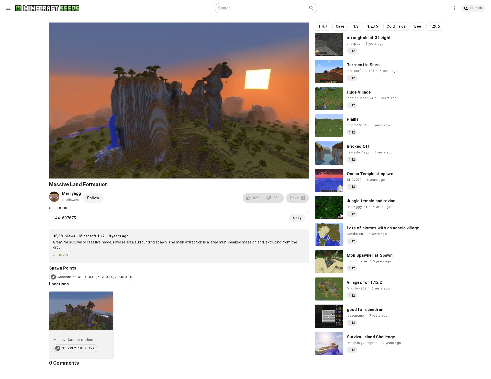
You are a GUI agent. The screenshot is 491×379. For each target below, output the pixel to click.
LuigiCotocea (357, 261)
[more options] (454, 8)
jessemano (355, 315)
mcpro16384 (356, 125)
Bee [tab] (417, 26)
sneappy (353, 44)
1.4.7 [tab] (322, 26)
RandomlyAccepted (362, 343)
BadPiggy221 (357, 207)
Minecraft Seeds (47, 8)
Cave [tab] (340, 26)
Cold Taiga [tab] (396, 26)
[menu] (8, 8)
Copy (297, 218)
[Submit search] (311, 8)
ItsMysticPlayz (358, 152)
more (64, 254)
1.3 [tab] (356, 26)
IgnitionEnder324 (360, 98)
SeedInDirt (355, 234)
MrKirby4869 (356, 288)
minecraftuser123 (360, 71)
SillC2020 (354, 180)
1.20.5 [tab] (372, 26)
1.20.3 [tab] (435, 26)
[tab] (81, 325)
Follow (93, 198)
